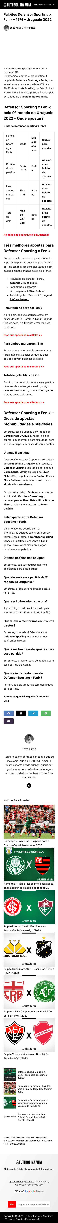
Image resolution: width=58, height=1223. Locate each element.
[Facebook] (9, 713)
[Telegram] (33, 713)
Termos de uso (34, 1184)
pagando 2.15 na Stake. (24, 282)
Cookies (19, 1184)
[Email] (9, 721)
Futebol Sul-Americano (34, 1137)
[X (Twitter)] (21, 713)
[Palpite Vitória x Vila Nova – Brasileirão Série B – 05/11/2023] (29, 1035)
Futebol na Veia (12, 1137)
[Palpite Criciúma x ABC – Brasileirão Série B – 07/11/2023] (29, 950)
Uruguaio (9, 1141)
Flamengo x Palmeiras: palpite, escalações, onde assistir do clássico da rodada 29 (33, 1103)
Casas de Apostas (42, 4)
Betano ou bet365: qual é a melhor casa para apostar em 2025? (32, 1075)
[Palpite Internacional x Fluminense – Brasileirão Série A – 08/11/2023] (29, 907)
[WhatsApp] (46, 713)
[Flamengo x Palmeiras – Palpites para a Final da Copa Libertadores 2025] (29, 822)
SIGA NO (20, 1191)
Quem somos (16, 1181)
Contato (29, 1181)
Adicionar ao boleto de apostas (47, 217)
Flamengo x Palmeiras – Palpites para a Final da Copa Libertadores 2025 (34, 1089)
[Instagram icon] (29, 785)
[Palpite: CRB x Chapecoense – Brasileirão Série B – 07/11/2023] (29, 992)
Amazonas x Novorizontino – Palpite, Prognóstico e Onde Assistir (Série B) (31, 1117)
